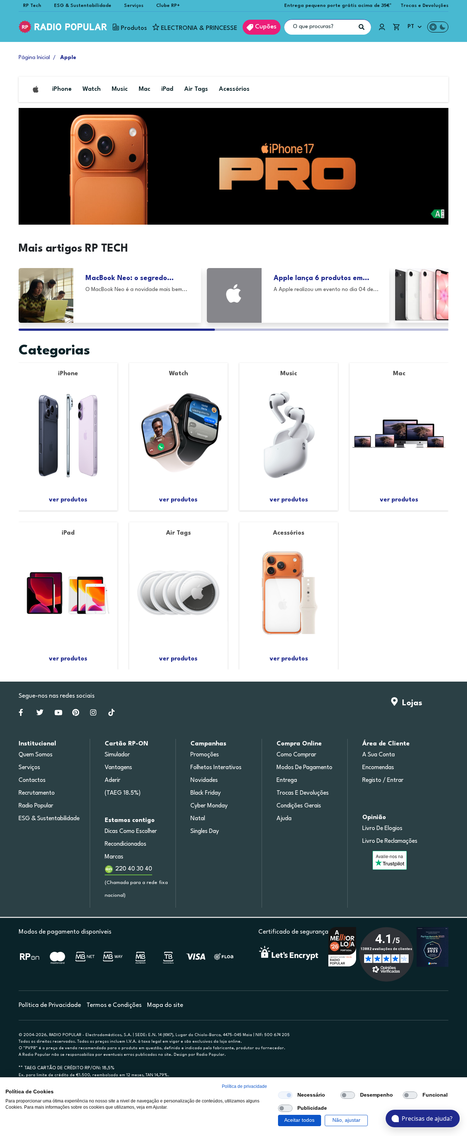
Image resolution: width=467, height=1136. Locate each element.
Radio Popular (36, 806)
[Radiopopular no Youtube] (58, 714)
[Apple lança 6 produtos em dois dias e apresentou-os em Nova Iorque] (234, 295)
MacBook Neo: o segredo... (129, 278)
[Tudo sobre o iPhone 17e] (422, 295)
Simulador (117, 755)
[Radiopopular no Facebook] (21, 714)
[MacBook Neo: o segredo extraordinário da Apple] (46, 295)
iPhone (62, 89)
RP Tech (32, 5)
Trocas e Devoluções (424, 5)
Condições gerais (299, 806)
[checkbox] (285, 1095)
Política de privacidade (244, 1086)
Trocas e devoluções (303, 793)
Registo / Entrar (383, 780)
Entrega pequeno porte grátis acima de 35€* (338, 5)
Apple (68, 58)
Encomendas (378, 768)
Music (120, 89)
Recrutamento (37, 793)
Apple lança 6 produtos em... (321, 278)
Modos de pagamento (304, 768)
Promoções (204, 755)
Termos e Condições (114, 1005)
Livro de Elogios (382, 828)
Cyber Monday (209, 806)
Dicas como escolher (131, 831)
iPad (167, 89)
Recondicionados (125, 844)
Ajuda (284, 819)
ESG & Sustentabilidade (82, 5)
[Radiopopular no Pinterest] (75, 714)
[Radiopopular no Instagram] (93, 714)
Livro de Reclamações (389, 841)
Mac (144, 89)
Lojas (410, 703)
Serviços (133, 5)
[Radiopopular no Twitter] (39, 714)
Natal (197, 819)
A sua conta (378, 755)
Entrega (287, 780)
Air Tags (196, 89)
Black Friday (205, 793)
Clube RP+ (168, 5)
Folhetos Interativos (216, 768)
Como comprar (296, 755)
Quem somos (36, 755)
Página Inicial (34, 58)
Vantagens (118, 768)
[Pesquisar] (361, 27)
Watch (91, 89)
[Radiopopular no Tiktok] (111, 714)
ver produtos (68, 500)
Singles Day (204, 831)
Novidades (204, 780)
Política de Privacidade (50, 1005)
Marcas (114, 857)
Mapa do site (165, 1005)
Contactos (32, 780)
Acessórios (234, 89)
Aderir (112, 780)
